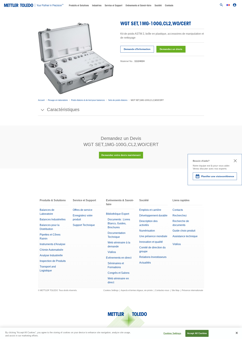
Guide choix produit (184, 230)
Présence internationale (192, 290)
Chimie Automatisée (51, 249)
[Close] (236, 333)
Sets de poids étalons (117, 100)
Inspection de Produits (53, 261)
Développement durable (153, 215)
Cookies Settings (111, 290)
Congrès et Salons (118, 272)
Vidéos (112, 252)
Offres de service (82, 209)
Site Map (175, 290)
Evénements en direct (118, 257)
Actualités (145, 262)
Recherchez (180, 215)
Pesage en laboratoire (58, 100)
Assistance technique (185, 236)
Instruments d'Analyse (52, 244)
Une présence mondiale (153, 236)
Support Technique (84, 225)
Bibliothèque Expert (117, 213)
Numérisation (147, 230)
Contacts (169, 5)
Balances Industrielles (53, 219)
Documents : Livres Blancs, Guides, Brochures (119, 223)
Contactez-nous (162, 290)
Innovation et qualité (151, 241)
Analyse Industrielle (51, 255)
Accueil (41, 100)
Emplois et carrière (150, 209)
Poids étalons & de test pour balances (88, 100)
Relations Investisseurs (152, 257)
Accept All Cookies (197, 333)
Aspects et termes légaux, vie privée (137, 290)
